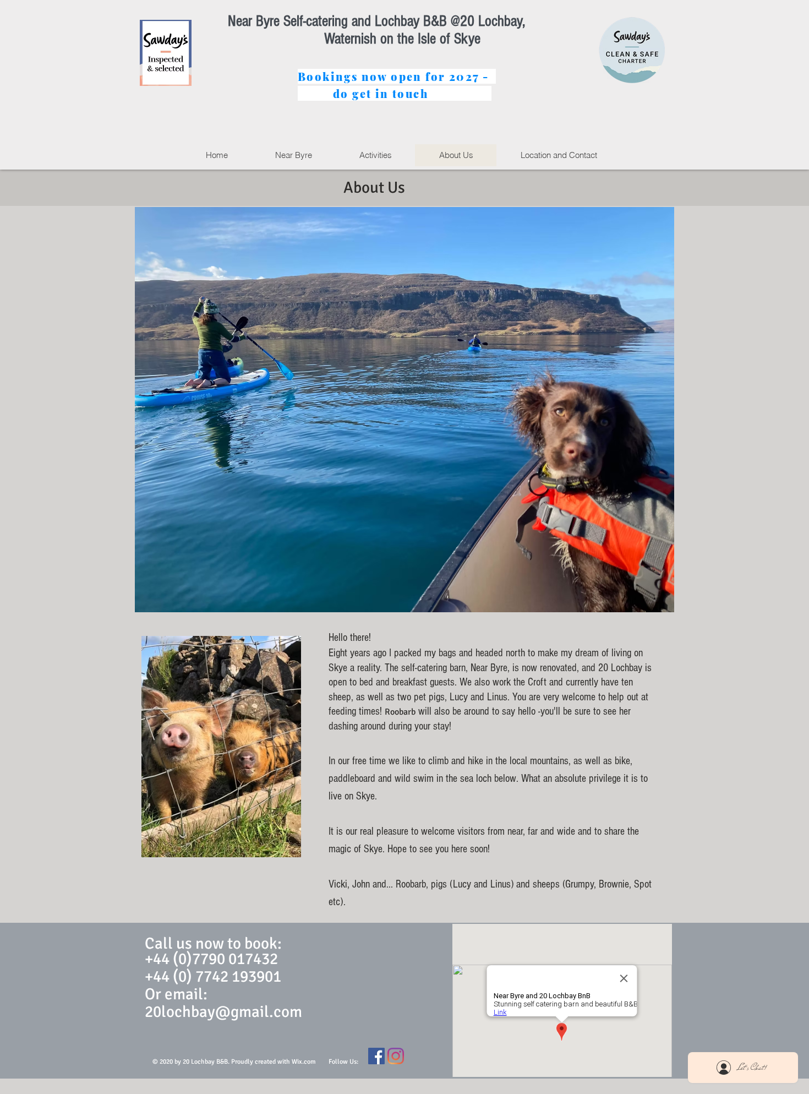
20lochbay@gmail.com (223, 1011)
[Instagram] (395, 1056)
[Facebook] (376, 1056)
